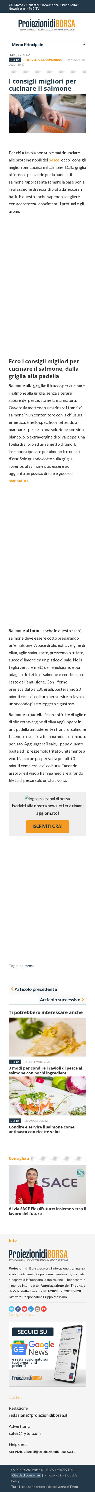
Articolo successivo (60, 999)
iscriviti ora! (47, 826)
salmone (27, 965)
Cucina (25, 55)
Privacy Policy (54, 1475)
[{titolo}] (47, 32)
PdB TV (34, 8)
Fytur (74, 1487)
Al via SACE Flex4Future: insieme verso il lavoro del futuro (47, 1211)
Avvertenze (50, 5)
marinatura (19, 480)
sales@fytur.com (25, 1433)
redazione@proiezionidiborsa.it (38, 1415)
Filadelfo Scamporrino (43, 60)
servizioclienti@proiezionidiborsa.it (42, 1451)
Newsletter (17, 8)
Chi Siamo (16, 5)
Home (13, 55)
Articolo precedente (36, 989)
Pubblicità (69, 5)
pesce (54, 159)
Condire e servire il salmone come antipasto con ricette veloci (41, 1129)
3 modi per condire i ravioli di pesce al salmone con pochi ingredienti (45, 1070)
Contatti (32, 5)
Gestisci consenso (26, 1475)
